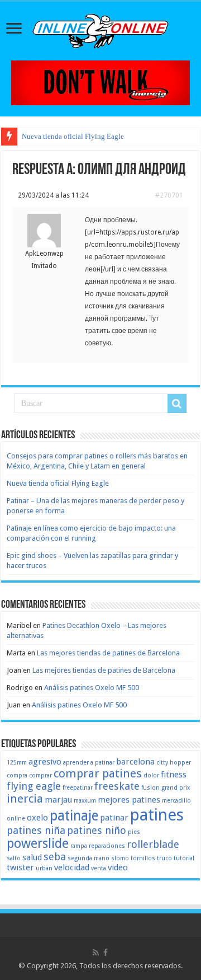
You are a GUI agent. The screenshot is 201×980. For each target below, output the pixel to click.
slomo (120, 858)
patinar (114, 818)
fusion (150, 787)
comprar (40, 775)
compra (17, 775)
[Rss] (96, 952)
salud (32, 857)
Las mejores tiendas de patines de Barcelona (108, 653)
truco (164, 858)
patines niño (96, 830)
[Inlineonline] (100, 29)
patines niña (36, 830)
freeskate (117, 786)
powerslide (38, 843)
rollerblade (153, 844)
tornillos (143, 858)
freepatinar (78, 787)
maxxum (85, 800)
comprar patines (98, 773)
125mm (17, 762)
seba (55, 856)
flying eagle (34, 786)
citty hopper (173, 762)
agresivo (44, 762)
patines (157, 814)
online (16, 818)
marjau (58, 800)
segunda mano (88, 858)
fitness (173, 775)
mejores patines (129, 800)
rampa (78, 846)
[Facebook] (105, 952)
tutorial (184, 858)
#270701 (169, 195)
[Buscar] (177, 403)
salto (14, 858)
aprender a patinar (88, 762)
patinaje (74, 816)
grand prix (175, 787)
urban (44, 868)
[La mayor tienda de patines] (100, 82)
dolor (151, 775)
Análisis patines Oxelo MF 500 (91, 687)
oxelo (37, 818)
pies (134, 832)
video (118, 867)
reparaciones (107, 846)
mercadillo (176, 800)
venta (98, 868)
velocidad (71, 867)
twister (20, 867)
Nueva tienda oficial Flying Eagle (73, 136)
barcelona (135, 762)
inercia (25, 798)
